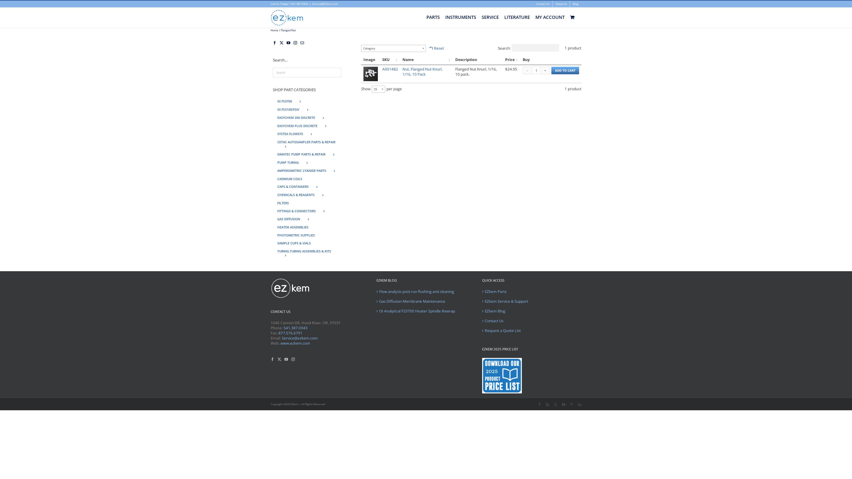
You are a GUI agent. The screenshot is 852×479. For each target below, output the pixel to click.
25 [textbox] (375, 89)
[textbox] (370, 48)
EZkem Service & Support (506, 301)
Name (408, 59)
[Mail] (302, 43)
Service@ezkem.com (300, 338)
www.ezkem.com (295, 343)
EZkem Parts (496, 291)
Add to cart (565, 70)
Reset (439, 48)
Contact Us (494, 320)
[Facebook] (274, 43)
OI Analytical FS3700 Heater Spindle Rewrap (417, 311)
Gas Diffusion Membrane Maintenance (412, 301)
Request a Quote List (503, 330)
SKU (386, 59)
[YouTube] (288, 43)
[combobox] (393, 48)
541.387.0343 (296, 327)
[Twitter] (281, 43)
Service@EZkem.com (325, 4)
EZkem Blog (495, 311)
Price (510, 59)
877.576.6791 (290, 333)
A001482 (390, 69)
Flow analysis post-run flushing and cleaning (416, 291)
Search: (504, 48)
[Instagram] (295, 43)
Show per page (381, 88)
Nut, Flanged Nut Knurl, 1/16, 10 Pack (422, 72)
